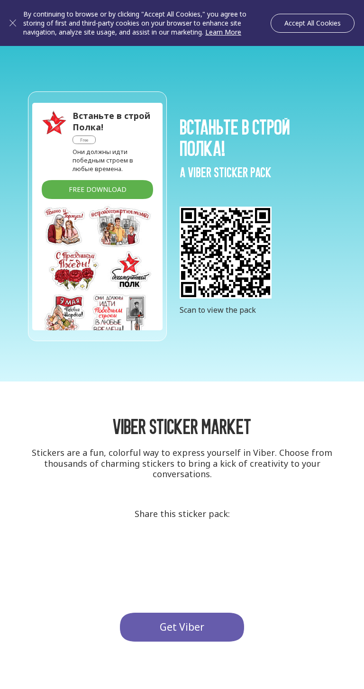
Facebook (217, 551)
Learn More (223, 31)
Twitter (182, 551)
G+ (147, 551)
